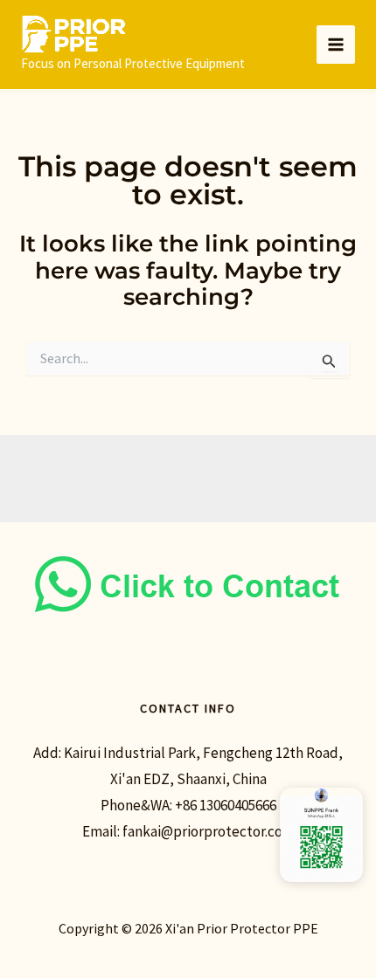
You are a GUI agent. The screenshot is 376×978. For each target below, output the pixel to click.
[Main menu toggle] (336, 44)
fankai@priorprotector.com (208, 831)
